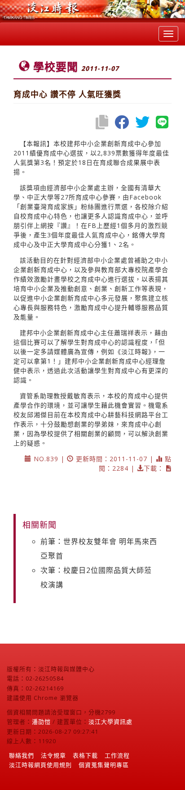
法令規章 (53, 755)
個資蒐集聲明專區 (104, 765)
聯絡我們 (21, 755)
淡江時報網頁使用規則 (40, 765)
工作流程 (117, 755)
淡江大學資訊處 (110, 721)
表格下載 (85, 755)
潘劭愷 (41, 721)
